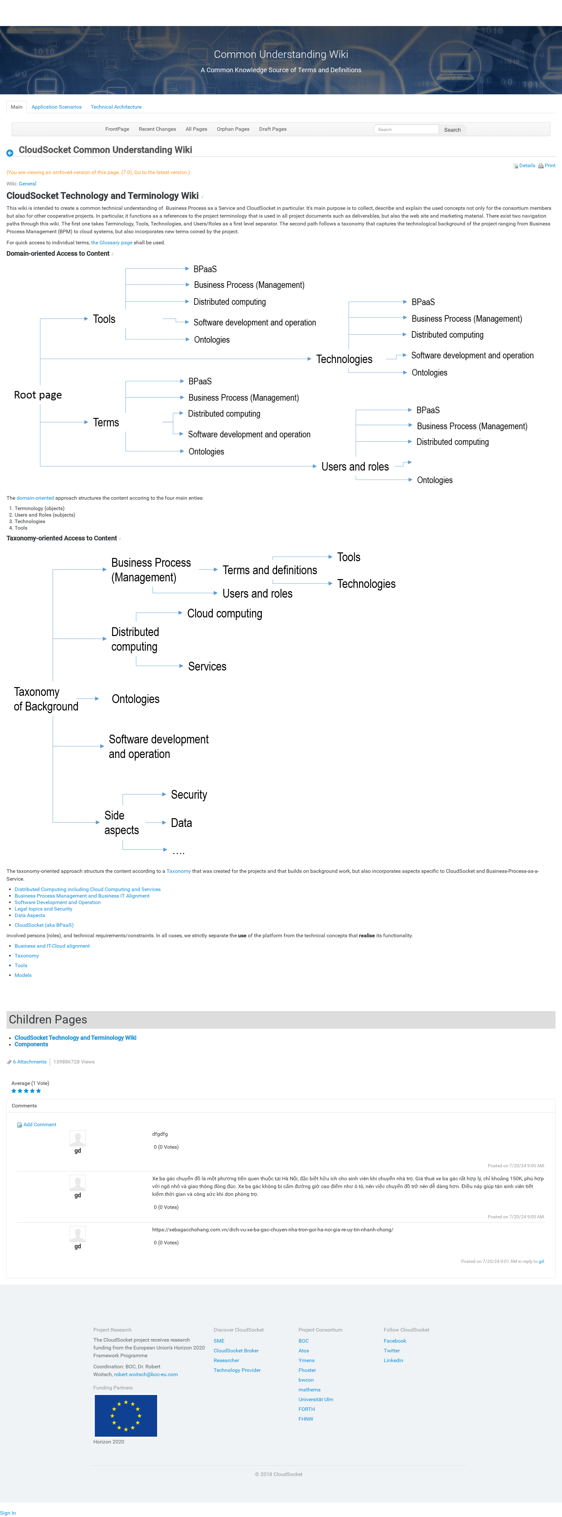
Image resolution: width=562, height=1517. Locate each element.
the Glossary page (111, 242)
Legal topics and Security (44, 909)
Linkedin (393, 1360)
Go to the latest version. (161, 172)
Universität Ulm (316, 1399)
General (27, 184)
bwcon (306, 1380)
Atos (304, 1351)
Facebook (395, 1341)
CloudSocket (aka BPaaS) (44, 925)
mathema (310, 1390)
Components (31, 1044)
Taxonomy (179, 871)
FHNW (306, 1419)
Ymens (306, 1360)
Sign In (8, 1513)
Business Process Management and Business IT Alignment (82, 896)
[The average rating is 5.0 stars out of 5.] (14, 1090)
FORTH (307, 1409)
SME (219, 1341)
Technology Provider (237, 1370)
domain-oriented (35, 498)
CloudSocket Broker (236, 1351)
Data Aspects (30, 915)
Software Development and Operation (58, 902)
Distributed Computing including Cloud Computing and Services (88, 889)
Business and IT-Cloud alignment (52, 946)
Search (452, 129)
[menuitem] (17, 107)
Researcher (226, 1360)
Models (23, 975)
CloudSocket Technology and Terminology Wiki (76, 1038)
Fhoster (307, 1370)
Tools (21, 965)
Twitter (392, 1351)
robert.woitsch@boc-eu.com (146, 1374)
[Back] (12, 153)
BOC (304, 1341)
